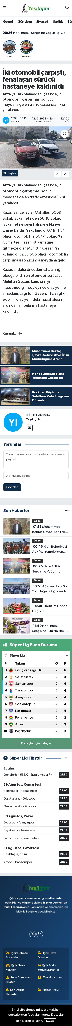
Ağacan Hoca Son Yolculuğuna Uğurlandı (50, 588)
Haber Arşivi (51, 989)
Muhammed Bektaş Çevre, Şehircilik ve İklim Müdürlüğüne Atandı (49, 530)
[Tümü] (67, 510)
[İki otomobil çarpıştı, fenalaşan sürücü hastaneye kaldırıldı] (36, 147)
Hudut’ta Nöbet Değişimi (49, 608)
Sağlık (58, 21)
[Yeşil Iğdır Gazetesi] (36, 8)
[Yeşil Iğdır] (13, 422)
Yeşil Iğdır (33, 419)
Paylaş (12, 173)
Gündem (25, 21)
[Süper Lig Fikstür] (67, 758)
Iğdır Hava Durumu (47, 955)
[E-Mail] (29, 428)
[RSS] (39, 934)
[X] (32, 934)
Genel (8, 21)
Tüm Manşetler (52, 977)
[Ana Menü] (4, 8)
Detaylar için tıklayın (36, 743)
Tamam (50, 1021)
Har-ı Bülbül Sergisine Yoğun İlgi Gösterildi (36, 33)
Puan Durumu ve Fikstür (19, 979)
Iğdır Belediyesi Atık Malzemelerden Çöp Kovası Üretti (49, 549)
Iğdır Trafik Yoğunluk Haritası (49, 967)
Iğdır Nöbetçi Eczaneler (17, 955)
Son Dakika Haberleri (15, 992)
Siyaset (42, 21)
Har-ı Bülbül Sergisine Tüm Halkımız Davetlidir (49, 629)
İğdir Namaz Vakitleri (16, 967)
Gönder (12, 487)
